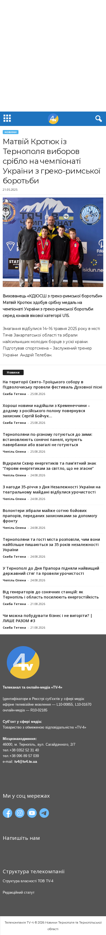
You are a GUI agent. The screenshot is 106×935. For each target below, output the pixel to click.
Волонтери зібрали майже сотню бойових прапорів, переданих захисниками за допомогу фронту (50, 515)
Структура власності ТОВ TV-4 (28, 881)
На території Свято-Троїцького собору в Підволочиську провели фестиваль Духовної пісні (52, 384)
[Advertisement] (53, 56)
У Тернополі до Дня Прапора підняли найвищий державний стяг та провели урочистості (51, 571)
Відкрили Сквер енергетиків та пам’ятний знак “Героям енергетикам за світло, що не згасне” (49, 466)
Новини (11, 132)
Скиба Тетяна (14, 394)
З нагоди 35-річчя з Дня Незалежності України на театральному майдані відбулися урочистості (52, 489)
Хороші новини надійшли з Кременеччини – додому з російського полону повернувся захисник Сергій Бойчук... (46, 410)
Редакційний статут (19, 892)
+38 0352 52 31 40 (24, 750)
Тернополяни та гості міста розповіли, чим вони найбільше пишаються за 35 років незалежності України (51, 544)
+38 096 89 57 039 (24, 756)
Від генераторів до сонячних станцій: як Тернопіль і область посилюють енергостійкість (51, 594)
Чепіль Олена (14, 451)
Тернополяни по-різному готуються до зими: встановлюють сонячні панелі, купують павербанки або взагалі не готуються (47, 439)
